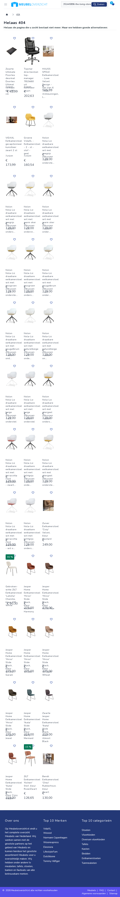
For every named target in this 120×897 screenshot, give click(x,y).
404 (18, 14)
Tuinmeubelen (89, 863)
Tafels (85, 844)
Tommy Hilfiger (51, 861)
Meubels (92, 890)
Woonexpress (51, 842)
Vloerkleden (89, 835)
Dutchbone (49, 856)
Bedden (86, 853)
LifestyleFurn (50, 851)
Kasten (86, 849)
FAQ (102, 890)
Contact (111, 890)
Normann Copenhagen (55, 837)
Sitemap (113, 893)
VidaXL (47, 828)
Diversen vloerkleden (93, 839)
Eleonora (48, 847)
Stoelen (86, 830)
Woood (47, 833)
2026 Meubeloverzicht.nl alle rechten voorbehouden (32, 890)
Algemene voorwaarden (94, 893)
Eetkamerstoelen (91, 858)
